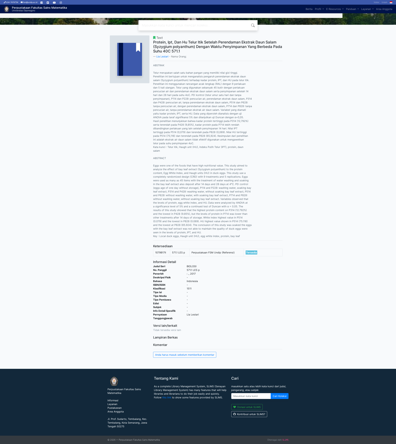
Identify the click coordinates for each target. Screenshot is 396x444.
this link (166, 397)
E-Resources (334, 9)
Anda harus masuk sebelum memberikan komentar (184, 354)
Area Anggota (384, 9)
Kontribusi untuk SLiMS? (251, 414)
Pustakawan (115, 407)
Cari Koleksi (279, 396)
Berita (309, 9)
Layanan (366, 9)
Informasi (113, 400)
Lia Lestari (162, 56)
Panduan (351, 9)
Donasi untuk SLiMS (249, 407)
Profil (318, 9)
